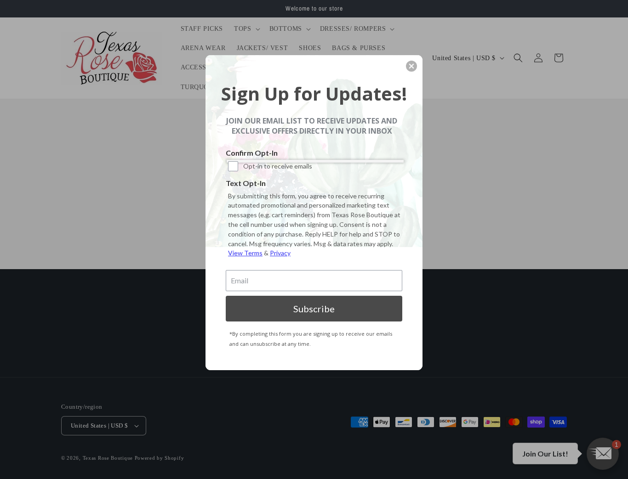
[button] (411, 66)
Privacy (280, 253)
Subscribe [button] (314, 308)
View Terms (245, 253)
